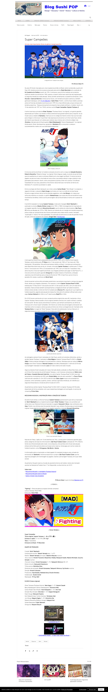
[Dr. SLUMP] (54, 670)
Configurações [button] (82, 689)
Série (40, 641)
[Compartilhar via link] (33, 651)
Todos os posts (20, 25)
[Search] (90, 17)
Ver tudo (89, 661)
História (30, 25)
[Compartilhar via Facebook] (25, 651)
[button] (89, 25)
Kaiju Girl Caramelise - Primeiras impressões (25, 680)
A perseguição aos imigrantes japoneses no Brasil (79, 680)
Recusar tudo (92, 689)
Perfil (62, 25)
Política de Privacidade (67, 689)
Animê (27, 641)
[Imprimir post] (37, 651)
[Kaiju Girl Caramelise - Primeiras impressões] (28, 670)
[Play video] (54, 510)
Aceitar (101, 689)
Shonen (45, 641)
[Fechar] (106, 689)
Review (45, 25)
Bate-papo (37, 25)
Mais (78, 25)
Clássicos (33, 641)
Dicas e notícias (54, 25)
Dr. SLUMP (48, 680)
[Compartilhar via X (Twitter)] (29, 651)
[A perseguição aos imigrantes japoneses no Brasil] (79, 670)
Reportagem (70, 25)
